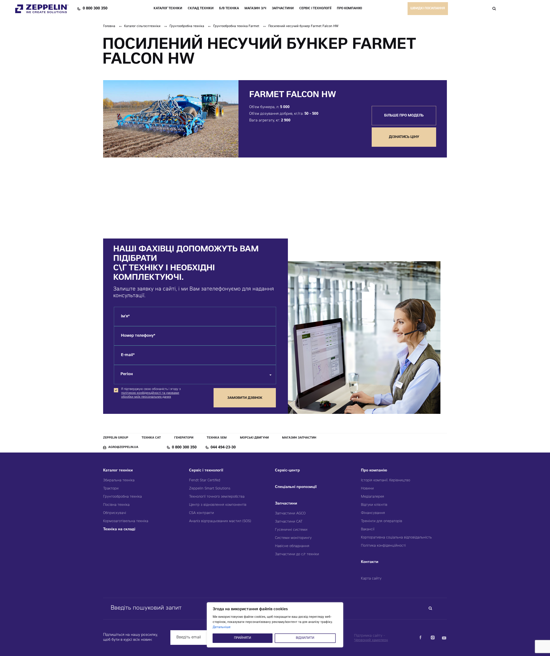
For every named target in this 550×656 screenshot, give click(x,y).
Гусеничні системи (291, 530)
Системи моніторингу (293, 538)
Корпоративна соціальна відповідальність (396, 537)
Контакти (369, 562)
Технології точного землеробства (216, 496)
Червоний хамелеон (371, 640)
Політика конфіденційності (383, 545)
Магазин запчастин (299, 438)
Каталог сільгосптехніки (142, 26)
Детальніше (222, 627)
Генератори (183, 438)
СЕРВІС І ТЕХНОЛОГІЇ (315, 8)
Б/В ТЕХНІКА (229, 8)
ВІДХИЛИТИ (305, 638)
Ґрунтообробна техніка (187, 26)
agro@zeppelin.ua (123, 447)
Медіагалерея (372, 496)
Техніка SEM (217, 438)
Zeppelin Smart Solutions (209, 488)
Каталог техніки (118, 471)
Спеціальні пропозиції (296, 487)
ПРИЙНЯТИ (242, 638)
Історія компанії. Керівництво (385, 480)
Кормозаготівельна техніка (125, 521)
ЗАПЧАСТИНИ (283, 8)
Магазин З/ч (255, 8)
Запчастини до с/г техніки (297, 554)
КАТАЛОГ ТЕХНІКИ (168, 8)
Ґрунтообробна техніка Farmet (236, 26)
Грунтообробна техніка (122, 496)
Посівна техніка (116, 505)
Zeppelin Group (115, 438)
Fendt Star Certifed (204, 480)
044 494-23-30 (223, 448)
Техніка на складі (119, 529)
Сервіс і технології (206, 471)
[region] (275, 624)
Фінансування (373, 513)
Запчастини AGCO (290, 513)
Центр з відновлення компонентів (217, 505)
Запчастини (286, 504)
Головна (109, 26)
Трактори (111, 488)
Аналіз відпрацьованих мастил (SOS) (220, 521)
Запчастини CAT (288, 521)
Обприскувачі (114, 513)
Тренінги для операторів (381, 521)
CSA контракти (201, 513)
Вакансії (367, 529)
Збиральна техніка (118, 480)
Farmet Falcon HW (292, 95)
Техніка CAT (151, 438)
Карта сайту (371, 578)
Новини (367, 488)
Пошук (494, 8)
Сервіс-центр (287, 471)
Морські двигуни (254, 438)
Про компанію (374, 471)
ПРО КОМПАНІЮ (349, 8)
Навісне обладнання (292, 546)
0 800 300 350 (95, 9)
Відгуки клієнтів (374, 505)
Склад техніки (201, 8)
